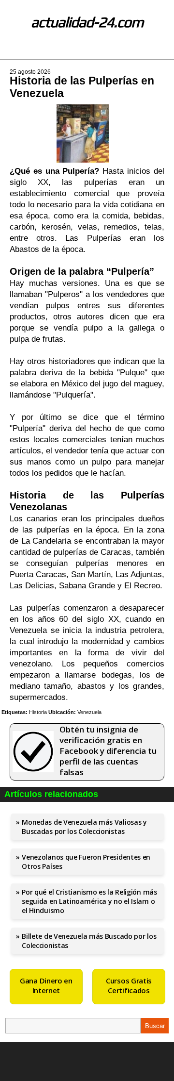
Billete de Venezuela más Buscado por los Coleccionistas (89, 940)
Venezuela (89, 712)
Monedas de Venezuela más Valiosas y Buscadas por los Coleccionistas (84, 826)
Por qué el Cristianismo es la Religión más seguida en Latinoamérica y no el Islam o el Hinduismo (89, 901)
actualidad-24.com (87, 22)
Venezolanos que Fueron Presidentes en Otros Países (86, 861)
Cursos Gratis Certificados (129, 985)
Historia (38, 712)
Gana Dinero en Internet (46, 985)
